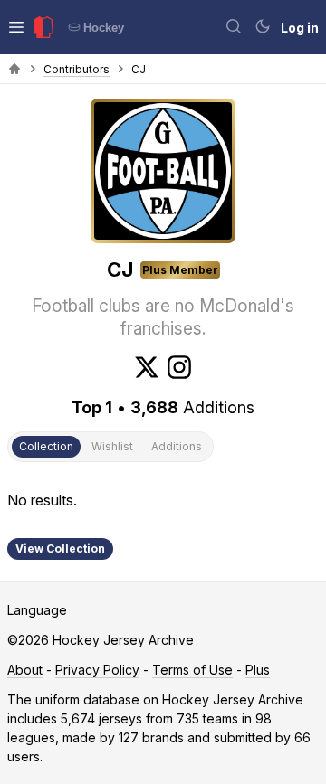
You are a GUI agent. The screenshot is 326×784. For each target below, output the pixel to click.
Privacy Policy (97, 669)
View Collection (60, 548)
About (25, 669)
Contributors (76, 69)
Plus (257, 669)
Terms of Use (192, 669)
